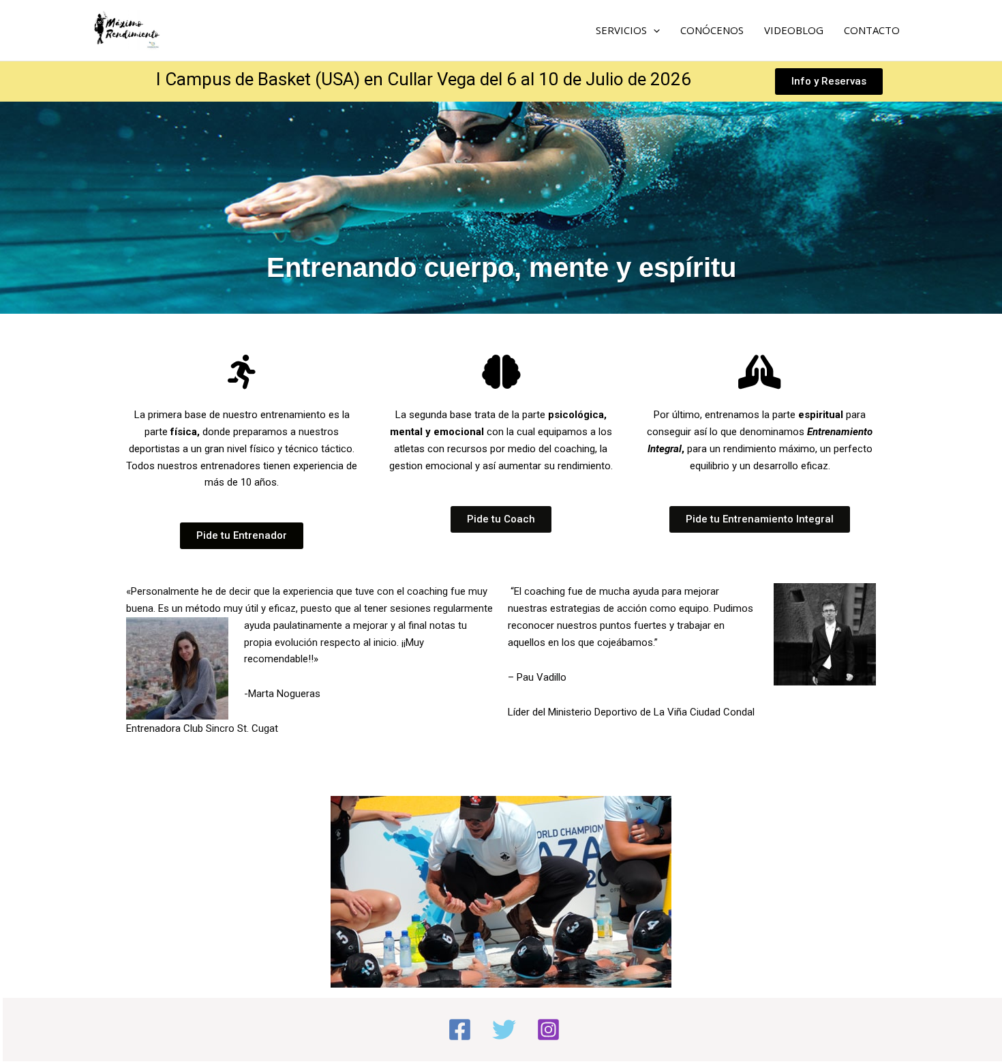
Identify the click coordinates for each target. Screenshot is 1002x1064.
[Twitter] (504, 1029)
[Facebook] (460, 1029)
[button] (653, 30)
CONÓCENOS (712, 30)
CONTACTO (872, 30)
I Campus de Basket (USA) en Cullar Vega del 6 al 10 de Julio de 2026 (423, 79)
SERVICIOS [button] (621, 30)
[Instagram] (548, 1029)
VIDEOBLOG (793, 30)
